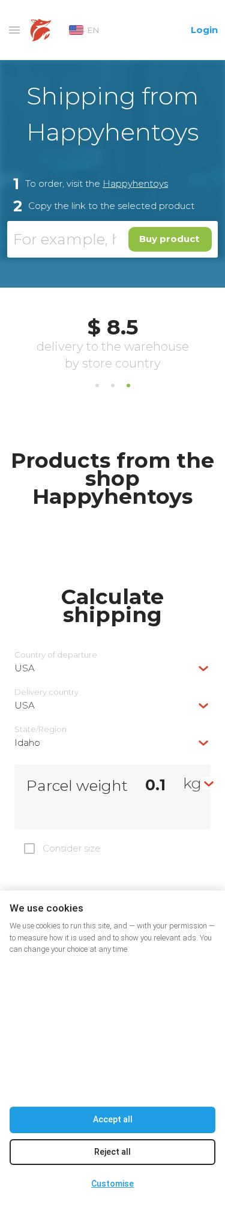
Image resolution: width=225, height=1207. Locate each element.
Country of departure (55, 655)
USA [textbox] (24, 668)
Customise (112, 1183)
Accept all (113, 1119)
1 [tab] (97, 385)
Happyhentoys (135, 183)
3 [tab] (128, 385)
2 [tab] (113, 385)
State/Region (40, 729)
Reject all (112, 1152)
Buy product (169, 238)
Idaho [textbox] (27, 742)
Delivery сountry (46, 692)
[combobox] (112, 668)
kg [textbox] (192, 783)
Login (204, 29)
